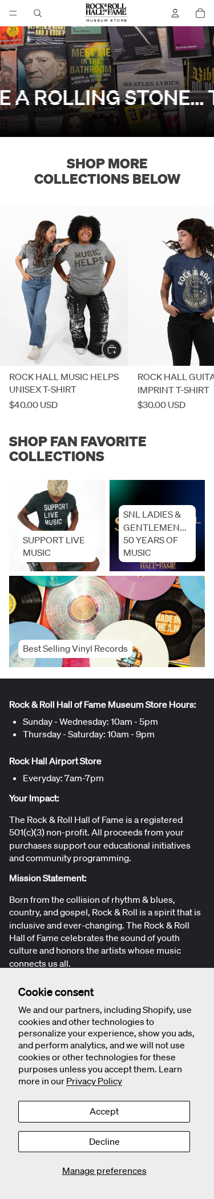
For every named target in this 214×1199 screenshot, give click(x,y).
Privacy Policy (94, 1081)
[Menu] (13, 13)
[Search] (37, 13)
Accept (104, 1111)
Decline (104, 1141)
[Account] (175, 13)
